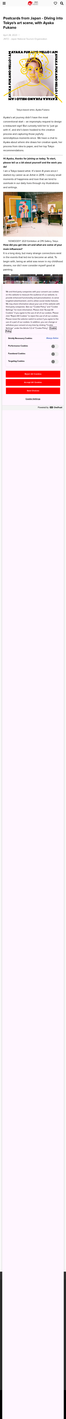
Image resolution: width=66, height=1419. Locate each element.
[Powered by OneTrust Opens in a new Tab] (50, 408)
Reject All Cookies (33, 374)
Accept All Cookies (33, 382)
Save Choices (33, 391)
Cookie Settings (33, 399)
